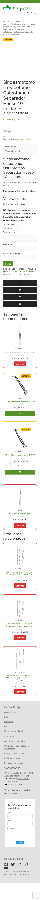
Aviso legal (9, 736)
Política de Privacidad (13, 763)
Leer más (20, 364)
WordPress (26, 874)
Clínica (15, 24)
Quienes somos (11, 712)
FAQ (6, 726)
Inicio (5, 21)
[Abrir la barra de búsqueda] (31, 13)
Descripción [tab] (11, 146)
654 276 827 (13, 781)
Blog (6, 717)
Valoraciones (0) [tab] (13, 151)
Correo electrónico (12, 254)
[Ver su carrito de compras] (27, 13)
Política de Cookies (12, 758)
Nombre (7, 245)
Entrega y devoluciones (14, 753)
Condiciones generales (14, 741)
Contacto (8, 722)
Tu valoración (10, 232)
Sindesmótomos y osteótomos (22, 139)
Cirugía (22, 24)
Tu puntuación (10, 224)
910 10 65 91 (23, 779)
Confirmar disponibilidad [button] (13, 120)
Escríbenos (18, 784)
